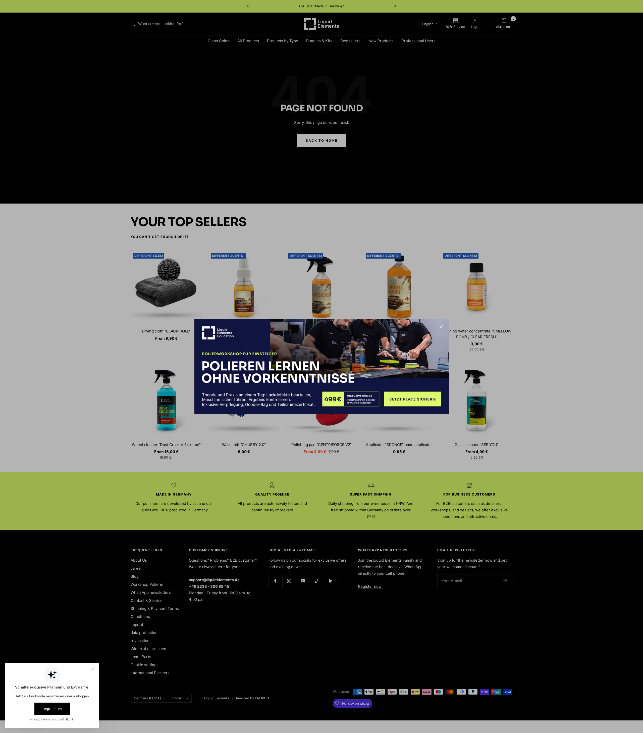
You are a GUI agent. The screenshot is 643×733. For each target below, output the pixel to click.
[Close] (441, 327)
